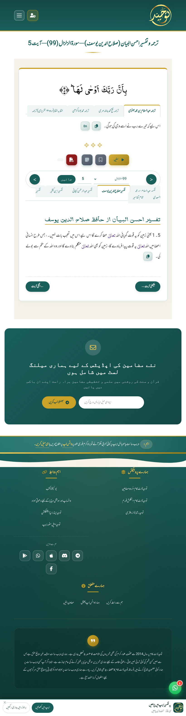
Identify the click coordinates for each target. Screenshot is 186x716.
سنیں (116, 160)
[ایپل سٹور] (51, 555)
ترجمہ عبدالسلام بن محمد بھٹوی (142, 111)
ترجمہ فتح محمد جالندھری (109, 111)
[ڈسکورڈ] (64, 555)
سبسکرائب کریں (56, 402)
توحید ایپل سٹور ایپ (51, 525)
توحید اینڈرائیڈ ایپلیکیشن (51, 513)
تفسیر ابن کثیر (56, 191)
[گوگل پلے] (25, 555)
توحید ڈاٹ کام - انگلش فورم (134, 501)
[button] (175, 687)
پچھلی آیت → (148, 286)
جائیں (66, 179)
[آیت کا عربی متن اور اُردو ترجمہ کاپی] (96, 126)
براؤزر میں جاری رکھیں (16, 708)
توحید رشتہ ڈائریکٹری (135, 513)
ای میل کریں (42, 444)
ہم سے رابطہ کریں (114, 603)
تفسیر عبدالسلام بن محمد (145, 191)
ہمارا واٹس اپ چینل (90, 603)
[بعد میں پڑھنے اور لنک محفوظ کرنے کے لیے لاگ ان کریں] (100, 159)
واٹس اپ (67, 444)
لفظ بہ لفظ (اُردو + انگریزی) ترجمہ (47, 111)
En (85, 126)
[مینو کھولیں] (19, 15)
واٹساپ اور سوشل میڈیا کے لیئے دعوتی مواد (51, 501)
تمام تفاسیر (138, 197)
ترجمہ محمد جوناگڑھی (80, 111)
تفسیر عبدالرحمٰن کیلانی (82, 191)
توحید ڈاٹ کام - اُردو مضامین (134, 489)
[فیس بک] (51, 568)
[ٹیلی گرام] (77, 555)
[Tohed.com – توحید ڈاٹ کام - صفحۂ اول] (160, 15)
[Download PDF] (71, 159)
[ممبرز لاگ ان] (32, 15)
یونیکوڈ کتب (51, 489)
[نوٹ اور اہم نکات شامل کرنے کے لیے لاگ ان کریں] (87, 159)
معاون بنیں (68, 603)
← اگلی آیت (37, 286)
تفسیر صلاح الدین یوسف (113, 191)
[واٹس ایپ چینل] (38, 555)
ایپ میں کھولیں (42, 708)
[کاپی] (147, 256)
